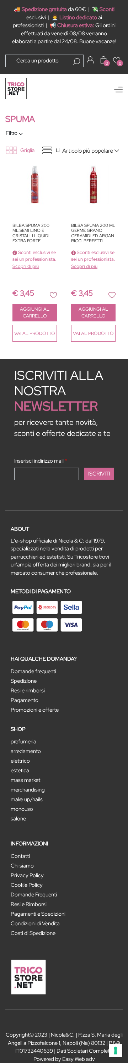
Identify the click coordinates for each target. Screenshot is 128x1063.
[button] (76, 62)
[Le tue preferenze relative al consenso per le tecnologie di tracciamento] (115, 1050)
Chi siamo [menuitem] (22, 865)
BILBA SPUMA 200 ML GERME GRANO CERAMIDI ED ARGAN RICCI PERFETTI (93, 233)
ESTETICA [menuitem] (20, 770)
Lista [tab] (61, 150)
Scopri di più (25, 266)
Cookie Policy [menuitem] (27, 885)
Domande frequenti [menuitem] (33, 671)
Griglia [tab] (27, 150)
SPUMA (20, 118)
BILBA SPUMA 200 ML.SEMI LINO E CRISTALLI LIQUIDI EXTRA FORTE (30, 233)
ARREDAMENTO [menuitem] (26, 751)
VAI (34, 333)
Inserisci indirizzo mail (40, 460)
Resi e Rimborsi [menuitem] (29, 904)
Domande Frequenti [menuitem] (34, 894)
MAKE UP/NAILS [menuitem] (27, 799)
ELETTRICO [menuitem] (20, 760)
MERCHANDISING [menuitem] (28, 789)
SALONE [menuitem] (18, 818)
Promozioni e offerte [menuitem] (35, 709)
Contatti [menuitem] (20, 856)
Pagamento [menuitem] (24, 700)
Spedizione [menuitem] (24, 681)
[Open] (118, 89)
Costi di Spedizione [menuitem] (33, 933)
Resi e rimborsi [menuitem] (28, 690)
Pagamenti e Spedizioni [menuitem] (38, 913)
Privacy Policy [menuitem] (27, 875)
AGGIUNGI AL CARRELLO (34, 312)
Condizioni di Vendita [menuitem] (35, 923)
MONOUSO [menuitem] (22, 809)
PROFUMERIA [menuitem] (23, 741)
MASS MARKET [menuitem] (25, 780)
